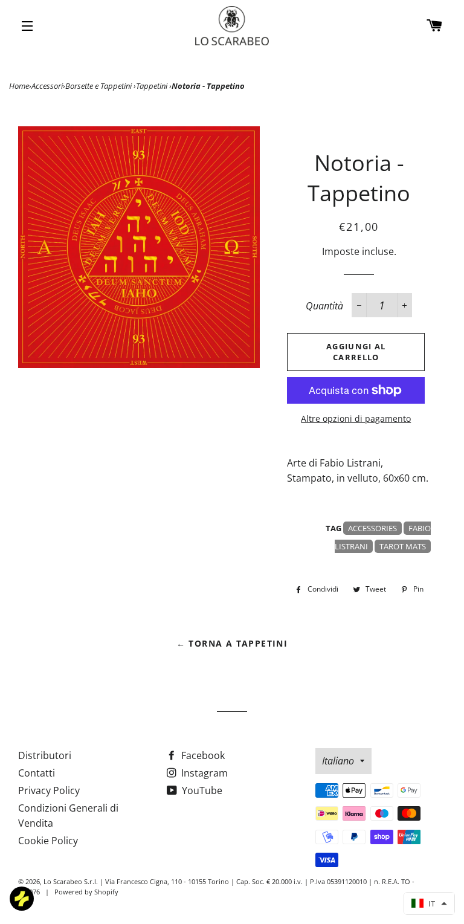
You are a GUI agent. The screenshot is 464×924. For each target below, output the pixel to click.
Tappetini (152, 85)
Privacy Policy (49, 790)
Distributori (44, 755)
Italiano (338, 760)
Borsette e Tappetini (99, 85)
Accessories (372, 528)
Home (19, 85)
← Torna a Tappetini (232, 643)
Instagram (203, 773)
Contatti (36, 773)
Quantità (324, 305)
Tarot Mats (402, 546)
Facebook (202, 755)
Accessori (47, 85)
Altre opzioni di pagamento (356, 418)
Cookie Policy (48, 840)
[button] (429, 903)
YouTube (200, 790)
